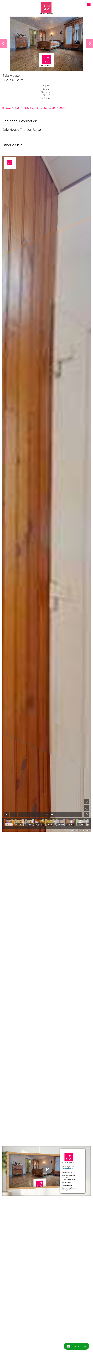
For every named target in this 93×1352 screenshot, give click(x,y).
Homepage (6, 108)
